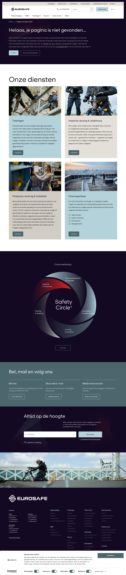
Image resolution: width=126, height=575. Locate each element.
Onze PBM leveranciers (55, 535)
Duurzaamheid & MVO (107, 518)
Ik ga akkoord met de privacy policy (90, 439)
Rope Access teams (88, 515)
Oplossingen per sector (100, 3)
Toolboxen (69, 526)
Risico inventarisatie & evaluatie (109, 530)
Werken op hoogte (88, 537)
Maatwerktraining (71, 518)
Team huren (88, 510)
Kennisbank (73, 3)
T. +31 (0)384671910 (13, 519)
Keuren (69, 537)
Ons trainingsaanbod (72, 515)
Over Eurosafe (85, 3)
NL (112, 9)
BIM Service (53, 515)
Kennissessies (70, 521)
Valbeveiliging (54, 510)
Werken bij (104, 521)
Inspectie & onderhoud (107, 540)
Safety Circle (62, 3)
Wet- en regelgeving (89, 546)
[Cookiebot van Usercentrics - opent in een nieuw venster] (12, 571)
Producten (52, 513)
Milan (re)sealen (70, 548)
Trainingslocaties (71, 528)
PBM (51, 527)
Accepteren (110, 555)
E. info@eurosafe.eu (13, 521)
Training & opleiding (106, 537)
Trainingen (70, 510)
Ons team (104, 513)
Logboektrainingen (71, 531)
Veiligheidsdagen (71, 523)
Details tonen (99, 571)
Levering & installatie (106, 535)
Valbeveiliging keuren (72, 542)
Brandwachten (87, 521)
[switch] (54, 571)
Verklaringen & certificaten (108, 515)
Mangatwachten (88, 518)
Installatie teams (88, 523)
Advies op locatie (54, 518)
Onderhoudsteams (88, 526)
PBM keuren (70, 545)
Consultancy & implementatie (108, 532)
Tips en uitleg (87, 549)
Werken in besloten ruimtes (90, 535)
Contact (112, 3)
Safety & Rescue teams (89, 513)
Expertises (51, 3)
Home (11, 22)
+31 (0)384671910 (64, 9)
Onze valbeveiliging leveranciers (57, 521)
